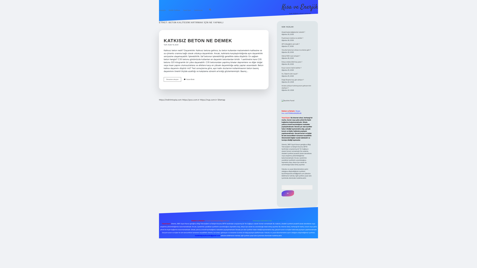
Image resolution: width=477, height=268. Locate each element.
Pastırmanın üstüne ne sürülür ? (292, 38)
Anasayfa (162, 10)
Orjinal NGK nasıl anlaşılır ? (291, 56)
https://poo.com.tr (190, 100)
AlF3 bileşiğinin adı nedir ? (291, 44)
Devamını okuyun (173, 80)
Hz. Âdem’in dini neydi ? (290, 74)
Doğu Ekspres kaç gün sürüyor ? (293, 80)
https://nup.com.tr (208, 100)
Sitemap (221, 100)
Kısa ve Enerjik (300, 7)
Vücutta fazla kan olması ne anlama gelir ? (296, 50)
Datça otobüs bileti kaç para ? (292, 62)
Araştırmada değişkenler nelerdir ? (293, 32)
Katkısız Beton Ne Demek (198, 40)
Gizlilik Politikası (174, 10)
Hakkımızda (198, 10)
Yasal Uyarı (187, 10)
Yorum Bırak (190, 79)
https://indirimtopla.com (170, 100)
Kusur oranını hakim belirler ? (291, 68)
